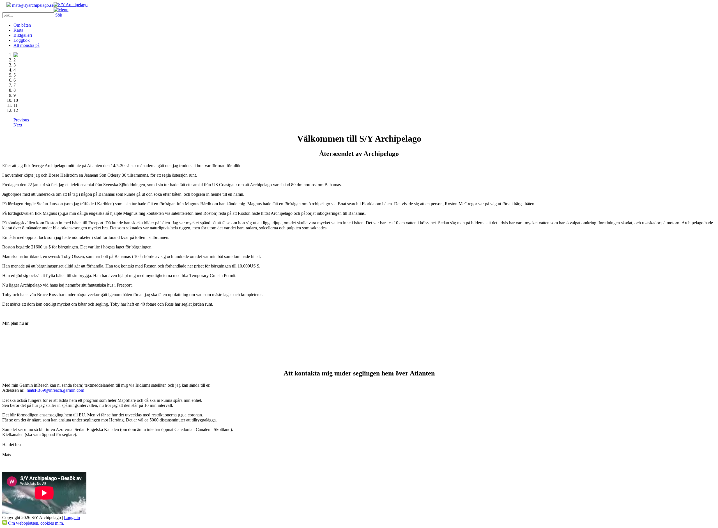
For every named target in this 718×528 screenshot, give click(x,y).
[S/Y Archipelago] (71, 4)
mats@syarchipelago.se (33, 5)
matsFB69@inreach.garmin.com (55, 390)
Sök (58, 15)
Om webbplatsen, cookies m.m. (36, 523)
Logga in (72, 517)
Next (17, 125)
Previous (21, 119)
